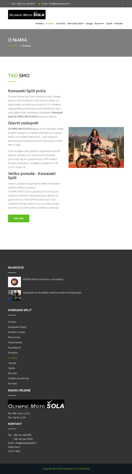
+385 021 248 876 (25, 3)
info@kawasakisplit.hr (60, 3)
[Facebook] (122, 4)
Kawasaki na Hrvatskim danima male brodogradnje (52, 292)
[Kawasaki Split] (27, 12)
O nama (50, 23)
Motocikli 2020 (75, 23)
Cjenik (109, 23)
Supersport (14, 347)
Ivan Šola (61, 23)
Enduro (12, 321)
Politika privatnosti (18, 378)
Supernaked (15, 342)
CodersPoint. (83, 468)
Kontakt (119, 23)
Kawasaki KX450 (17, 327)
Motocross (14, 337)
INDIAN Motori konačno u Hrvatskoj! (43, 279)
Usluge (89, 23)
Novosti (99, 23)
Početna (40, 23)
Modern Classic (17, 332)
